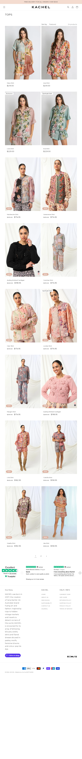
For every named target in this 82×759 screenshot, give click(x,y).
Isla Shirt (46, 543)
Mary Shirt (10, 83)
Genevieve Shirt (49, 214)
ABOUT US (44, 597)
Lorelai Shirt (47, 346)
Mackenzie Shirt (12, 214)
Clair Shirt (10, 346)
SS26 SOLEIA (45, 600)
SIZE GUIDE (63, 597)
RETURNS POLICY (65, 600)
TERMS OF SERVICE (66, 609)
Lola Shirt (10, 477)
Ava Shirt (46, 83)
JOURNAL (44, 609)
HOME (43, 594)
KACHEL (12, 672)
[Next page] (46, 556)
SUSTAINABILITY (46, 603)
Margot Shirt (11, 412)
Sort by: (44, 24)
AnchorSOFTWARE (27, 672)
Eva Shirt (46, 148)
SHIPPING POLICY (65, 603)
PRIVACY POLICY (65, 606)
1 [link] (35, 556)
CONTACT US (45, 606)
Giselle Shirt (11, 543)
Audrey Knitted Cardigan (15, 280)
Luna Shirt (10, 148)
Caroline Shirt (48, 280)
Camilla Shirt (47, 477)
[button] (4, 7)
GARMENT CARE (65, 594)
